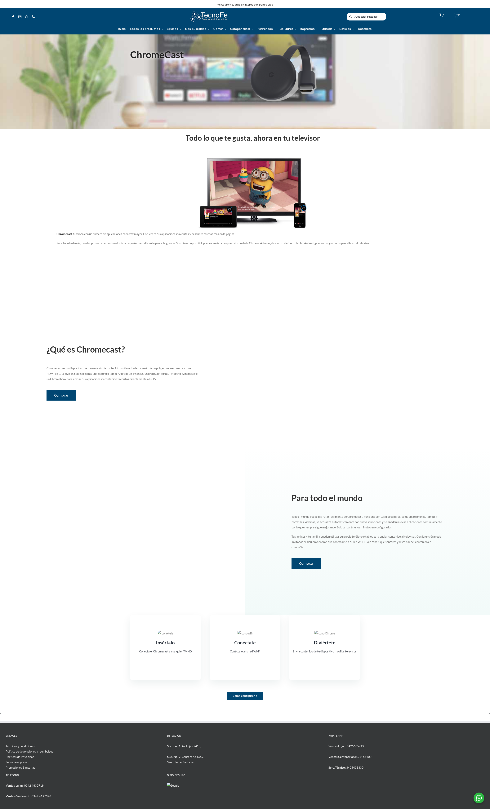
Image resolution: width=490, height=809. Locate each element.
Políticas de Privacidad (20, 756)
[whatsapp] (26, 16)
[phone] (33, 16)
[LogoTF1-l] (208, 12)
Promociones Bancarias (20, 767)
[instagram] (19, 16)
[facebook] (13, 16)
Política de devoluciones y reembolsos (29, 751)
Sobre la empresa (16, 762)
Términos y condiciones (20, 746)
